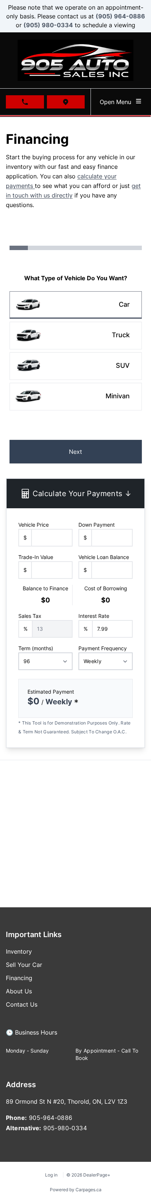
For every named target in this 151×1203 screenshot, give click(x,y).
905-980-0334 (65, 1128)
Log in (51, 1175)
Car (124, 304)
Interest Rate (93, 616)
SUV (123, 365)
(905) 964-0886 (120, 16)
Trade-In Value (35, 557)
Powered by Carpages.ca (76, 1189)
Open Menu (117, 102)
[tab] (31, 1036)
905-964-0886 (51, 1117)
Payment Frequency (102, 648)
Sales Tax (29, 616)
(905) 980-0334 (48, 25)
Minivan (118, 396)
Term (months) (35, 648)
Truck (121, 335)
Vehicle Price (33, 525)
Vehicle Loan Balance (103, 557)
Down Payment (96, 525)
